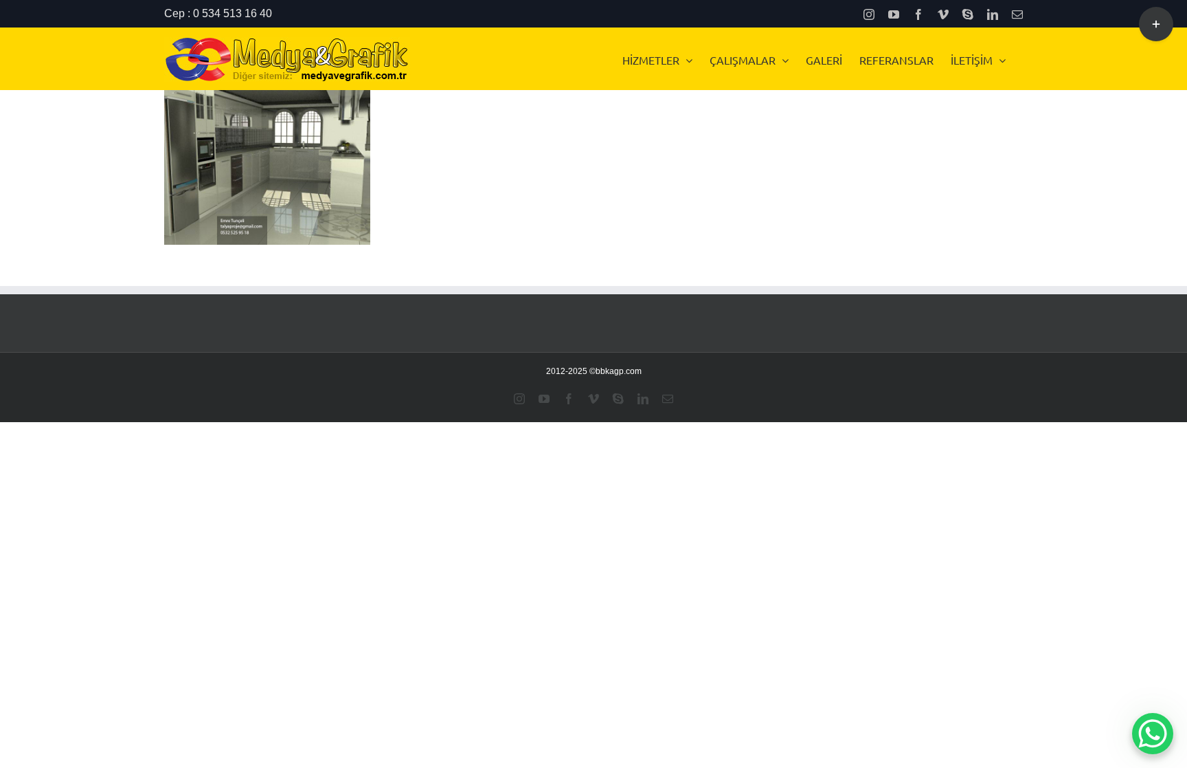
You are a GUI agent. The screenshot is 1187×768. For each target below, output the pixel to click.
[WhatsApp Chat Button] (1152, 733)
